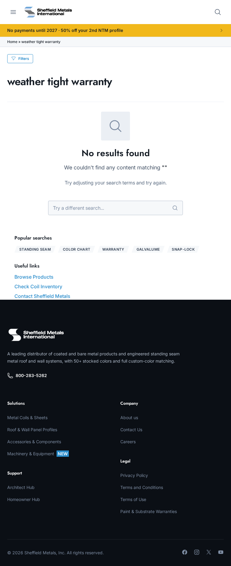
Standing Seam (35, 249)
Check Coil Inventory (38, 286)
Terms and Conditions (141, 487)
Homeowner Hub (23, 499)
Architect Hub (21, 487)
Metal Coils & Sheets (27, 417)
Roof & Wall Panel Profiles (32, 429)
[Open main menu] (13, 12)
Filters (23, 58)
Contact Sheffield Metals (42, 296)
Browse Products (34, 277)
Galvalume (148, 249)
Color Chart (76, 249)
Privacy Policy (134, 475)
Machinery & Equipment (37, 453)
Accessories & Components (34, 441)
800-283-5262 (31, 375)
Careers (128, 441)
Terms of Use (133, 499)
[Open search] (218, 12)
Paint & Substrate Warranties (148, 511)
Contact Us (131, 429)
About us (129, 417)
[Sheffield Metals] (36, 335)
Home (12, 41)
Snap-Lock (183, 249)
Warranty (113, 249)
